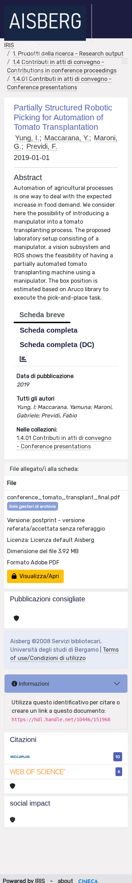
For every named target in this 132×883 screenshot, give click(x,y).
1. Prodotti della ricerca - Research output (68, 53)
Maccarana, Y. (66, 138)
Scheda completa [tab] (48, 330)
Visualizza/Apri (38, 576)
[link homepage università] (29, 61)
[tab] (23, 359)
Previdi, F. (41, 146)
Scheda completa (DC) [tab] (57, 344)
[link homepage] (48, 23)
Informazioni (33, 684)
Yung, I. (27, 138)
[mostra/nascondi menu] (124, 61)
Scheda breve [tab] (42, 315)
